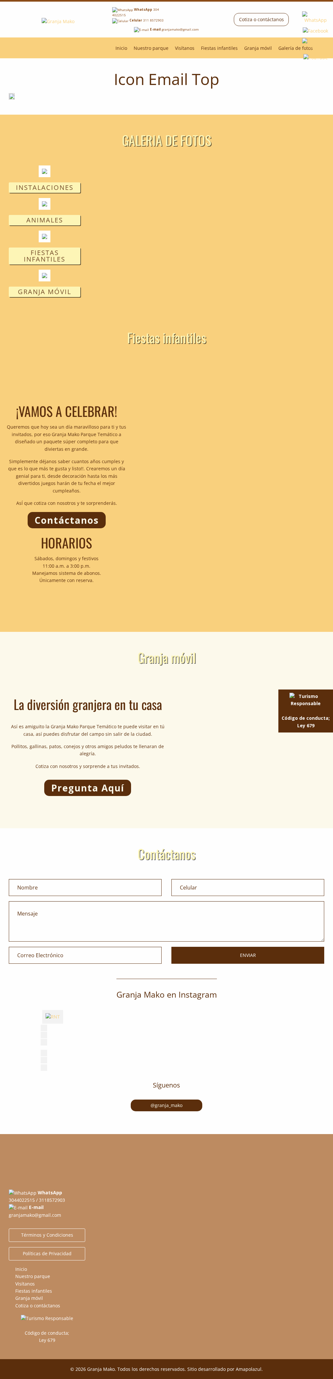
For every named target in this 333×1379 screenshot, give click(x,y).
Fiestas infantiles (219, 48)
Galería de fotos (295, 48)
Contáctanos (66, 520)
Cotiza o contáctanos (261, 19)
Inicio (121, 48)
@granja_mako (166, 1105)
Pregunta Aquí (87, 788)
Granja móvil (258, 48)
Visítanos (184, 48)
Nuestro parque (151, 48)
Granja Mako (101, 1369)
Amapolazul (248, 1369)
